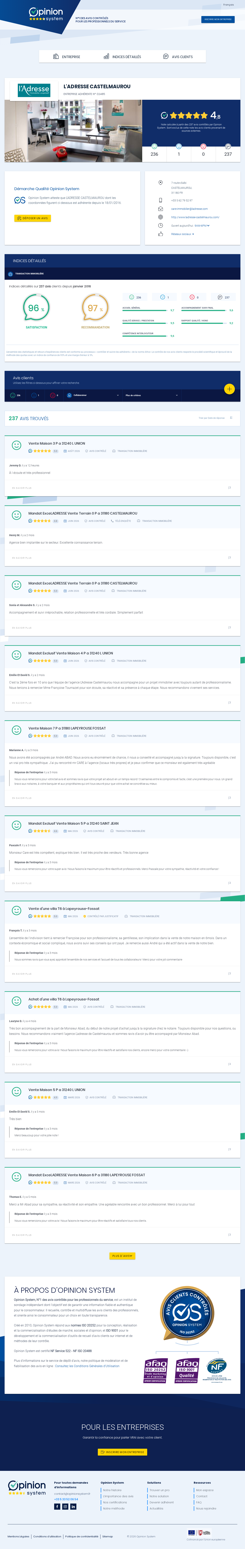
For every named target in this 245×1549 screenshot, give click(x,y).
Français (228, 4)
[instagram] (65, 1507)
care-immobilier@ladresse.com (189, 208)
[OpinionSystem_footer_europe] (199, 1529)
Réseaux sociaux (181, 234)
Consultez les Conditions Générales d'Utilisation (87, 1366)
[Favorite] (229, 389)
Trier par (212, 418)
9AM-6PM (201, 225)
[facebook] (57, 1507)
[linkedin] (73, 1507)
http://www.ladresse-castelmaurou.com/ (195, 217)
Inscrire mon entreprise (218, 19)
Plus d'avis (121, 1256)
